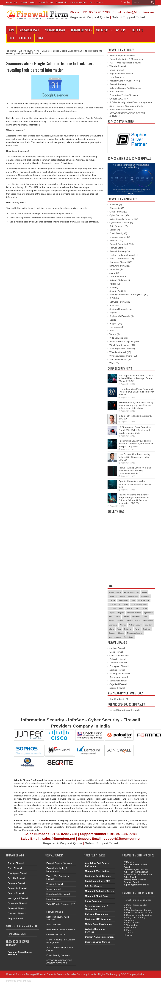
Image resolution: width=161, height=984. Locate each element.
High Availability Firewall (121, 73)
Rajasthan (128, 629)
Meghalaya (113, 625)
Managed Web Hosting (97, 871)
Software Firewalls (118, 302)
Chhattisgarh (123, 600)
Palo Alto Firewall (117, 659)
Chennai (112, 600)
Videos (112, 334)
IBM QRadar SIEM (118, 699)
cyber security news (139, 604)
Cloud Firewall (116, 70)
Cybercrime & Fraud (119, 222)
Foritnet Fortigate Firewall (122, 255)
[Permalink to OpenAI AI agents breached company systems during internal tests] (112, 488)
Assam (144, 592)
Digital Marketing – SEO (97, 881)
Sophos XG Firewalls (119, 316)
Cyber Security (116, 215)
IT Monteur (26, 980)
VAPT (112, 330)
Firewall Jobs (61, 2)
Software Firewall (55, 30)
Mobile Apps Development (99, 924)
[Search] (152, 2)
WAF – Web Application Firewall (125, 62)
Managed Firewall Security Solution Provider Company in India (61, 974)
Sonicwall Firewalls (118, 309)
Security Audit (116, 291)
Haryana (120, 613)
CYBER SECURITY (118, 98)
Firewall (113, 240)
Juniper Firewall (117, 648)
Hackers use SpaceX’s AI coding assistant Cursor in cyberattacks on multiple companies (136, 444)
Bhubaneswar (133, 596)
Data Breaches (116, 226)
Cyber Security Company (118, 604)
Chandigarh (145, 596)
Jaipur (112, 273)
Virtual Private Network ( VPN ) (124, 80)
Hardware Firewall (29, 30)
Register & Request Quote (89, 17)
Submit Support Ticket (128, 17)
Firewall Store (116, 247)
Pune (112, 287)
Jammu (126, 617)
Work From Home (118, 359)
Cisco (133, 600)
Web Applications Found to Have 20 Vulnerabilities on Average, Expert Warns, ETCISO (136, 378)
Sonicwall (146, 629)
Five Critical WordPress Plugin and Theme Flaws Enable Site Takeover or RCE (136, 392)
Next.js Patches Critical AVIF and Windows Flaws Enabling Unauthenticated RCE (135, 470)
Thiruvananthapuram (135, 633)
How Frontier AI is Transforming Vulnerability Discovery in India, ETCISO (134, 457)
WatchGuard (128, 637)
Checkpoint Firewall (119, 655)
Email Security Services (121, 109)
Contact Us (25, 38)
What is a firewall (117, 352)
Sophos (113, 312)
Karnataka (136, 617)
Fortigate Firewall (118, 662)
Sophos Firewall (117, 670)
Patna (119, 629)
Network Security (135, 625)
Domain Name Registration (99, 937)
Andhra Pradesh (115, 592)
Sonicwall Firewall (118, 680)
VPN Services (116, 338)
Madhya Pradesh (133, 621)
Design (112, 229)
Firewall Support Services (122, 55)
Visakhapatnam (115, 637)
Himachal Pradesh (134, 613)
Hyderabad (148, 613)
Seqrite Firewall (117, 688)
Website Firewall (117, 66)
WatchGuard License (119, 345)
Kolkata (111, 621)
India (110, 617)
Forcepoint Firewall (118, 666)
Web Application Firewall (121, 348)
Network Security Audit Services (125, 88)
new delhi (148, 625)
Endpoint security (118, 237)
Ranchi (137, 629)
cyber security (143, 600)
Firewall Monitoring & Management (126, 59)
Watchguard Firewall (119, 673)
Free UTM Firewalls (119, 258)
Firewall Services (80, 30)
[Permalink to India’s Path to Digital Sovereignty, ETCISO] (112, 423)
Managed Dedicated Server (99, 891)
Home (11, 30)
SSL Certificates (93, 886)
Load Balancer (116, 77)
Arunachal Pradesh (131, 592)
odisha (111, 629)
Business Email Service (97, 942)
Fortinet (137, 609)
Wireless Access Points (120, 356)
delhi (121, 609)
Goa (145, 609)
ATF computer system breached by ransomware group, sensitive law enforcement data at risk (136, 405)
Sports (112, 320)
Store (40, 38)
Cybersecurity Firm (78, 2)
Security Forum (96, 2)
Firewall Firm (11, 2)
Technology (115, 327)
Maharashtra (148, 621)
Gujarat (111, 613)
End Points (137, 30)
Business (113, 204)
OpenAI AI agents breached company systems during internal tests (135, 484)
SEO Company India (132, 974)
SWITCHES (120, 30)
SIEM (112, 298)
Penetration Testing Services (123, 95)
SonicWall (114, 305)
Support (113, 323)
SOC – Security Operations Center (126, 106)
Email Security (116, 233)
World (112, 363)
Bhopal (122, 596)
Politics (112, 284)
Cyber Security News (29, 51)
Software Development (97, 914)
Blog (11, 38)
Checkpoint (115, 208)
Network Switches (118, 280)
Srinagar (121, 633)
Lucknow (120, 621)
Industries (114, 269)
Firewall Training (46, 2)
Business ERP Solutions (98, 919)
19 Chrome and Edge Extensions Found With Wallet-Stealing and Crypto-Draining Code (135, 430)
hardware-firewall (118, 265)
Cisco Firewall (116, 652)
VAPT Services (116, 91)
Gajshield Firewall (118, 684)
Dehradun (112, 609)
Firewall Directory (27, 2)
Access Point (103, 30)
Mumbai (123, 625)
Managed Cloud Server (97, 896)
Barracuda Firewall (118, 677)
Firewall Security (117, 244)
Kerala (145, 617)
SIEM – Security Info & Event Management (130, 102)
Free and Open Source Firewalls (124, 710)
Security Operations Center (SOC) (126, 294)
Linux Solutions (93, 901)
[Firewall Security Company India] (37, 18)
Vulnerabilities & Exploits (121, 341)
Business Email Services (98, 876)
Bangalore (113, 596)
